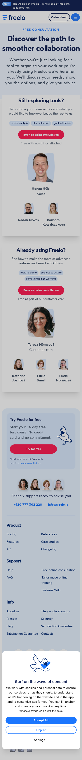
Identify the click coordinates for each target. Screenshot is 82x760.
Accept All (41, 720)
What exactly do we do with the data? (41, 711)
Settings (39, 740)
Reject (41, 730)
